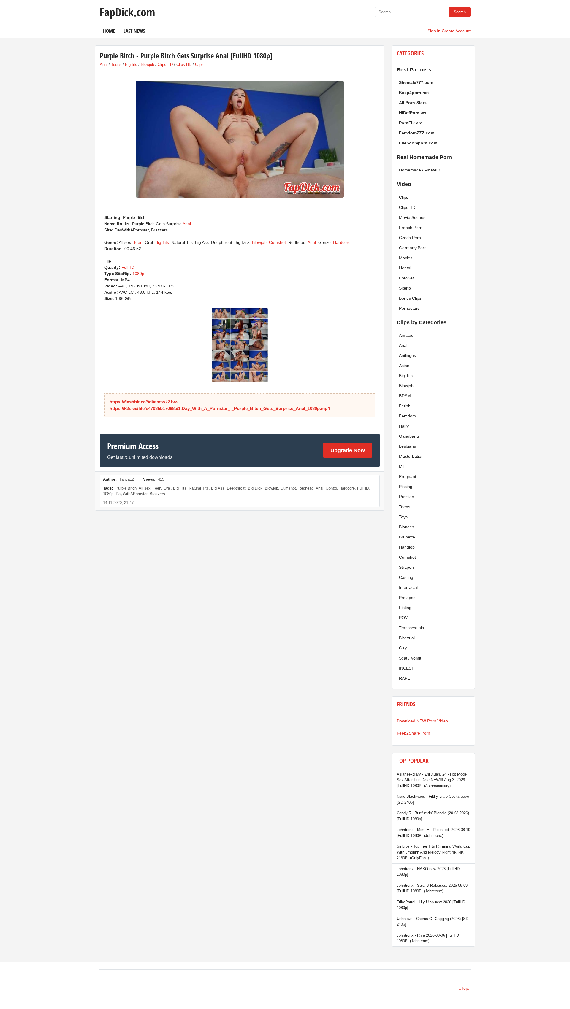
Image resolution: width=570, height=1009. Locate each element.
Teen (137, 242)
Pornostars (409, 308)
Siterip (405, 288)
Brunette (407, 537)
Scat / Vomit (410, 658)
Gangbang (409, 436)
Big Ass (217, 488)
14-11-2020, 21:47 (118, 502)
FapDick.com (127, 11)
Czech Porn (410, 237)
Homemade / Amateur (419, 170)
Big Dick (255, 488)
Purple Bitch (126, 488)
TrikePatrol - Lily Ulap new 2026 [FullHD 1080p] (431, 905)
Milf (402, 466)
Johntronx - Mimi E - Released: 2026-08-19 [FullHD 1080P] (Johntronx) (433, 832)
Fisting (405, 607)
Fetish (405, 405)
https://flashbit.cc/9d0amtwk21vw (144, 401)
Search (460, 12)
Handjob (407, 547)
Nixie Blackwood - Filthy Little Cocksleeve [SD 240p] (433, 799)
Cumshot (277, 242)
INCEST (406, 668)
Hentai (405, 268)
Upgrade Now (347, 450)
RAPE (404, 678)
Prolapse (407, 597)
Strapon (406, 567)
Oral (167, 488)
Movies (405, 257)
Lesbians (407, 446)
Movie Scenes (412, 217)
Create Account (456, 30)
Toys (403, 516)
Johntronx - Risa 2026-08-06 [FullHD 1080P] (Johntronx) (428, 938)
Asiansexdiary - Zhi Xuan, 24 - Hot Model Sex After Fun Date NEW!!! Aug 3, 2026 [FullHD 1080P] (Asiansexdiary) (432, 780)
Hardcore (342, 242)
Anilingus (407, 355)
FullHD (127, 267)
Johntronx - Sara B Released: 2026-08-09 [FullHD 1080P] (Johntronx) (432, 888)
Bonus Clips (410, 298)
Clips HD (165, 64)
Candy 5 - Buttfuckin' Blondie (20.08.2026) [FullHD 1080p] (433, 816)
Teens (116, 64)
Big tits (131, 64)
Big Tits (162, 242)
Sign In (434, 30)
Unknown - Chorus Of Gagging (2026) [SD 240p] (432, 921)
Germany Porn (413, 247)
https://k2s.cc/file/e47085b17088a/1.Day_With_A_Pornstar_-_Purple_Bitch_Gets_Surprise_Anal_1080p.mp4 (220, 408)
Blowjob (147, 64)
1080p (138, 273)
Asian (404, 365)
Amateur (407, 335)
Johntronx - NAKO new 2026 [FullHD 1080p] (428, 872)
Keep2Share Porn (413, 733)
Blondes (406, 527)
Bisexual (407, 637)
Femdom (407, 416)
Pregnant (407, 476)
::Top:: (465, 988)
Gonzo (331, 488)
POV (403, 617)
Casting (406, 577)
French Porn (410, 227)
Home (109, 30)
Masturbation (411, 456)
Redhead (306, 488)
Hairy (404, 426)
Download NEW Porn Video (422, 721)
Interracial (408, 587)
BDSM (405, 395)
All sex (145, 488)
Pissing (405, 486)
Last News (134, 30)
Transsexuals (411, 627)
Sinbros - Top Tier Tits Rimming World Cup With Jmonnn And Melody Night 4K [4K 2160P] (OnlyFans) (433, 852)
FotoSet (406, 278)
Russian (406, 496)
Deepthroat (236, 488)
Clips (199, 64)
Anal (103, 64)
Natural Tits (199, 488)
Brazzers (157, 494)
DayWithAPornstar (131, 494)
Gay (403, 648)
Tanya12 (126, 479)
